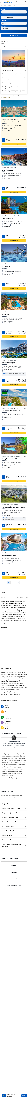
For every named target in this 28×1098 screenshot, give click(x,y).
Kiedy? (3, 15)
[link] (7, 2)
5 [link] (21, 582)
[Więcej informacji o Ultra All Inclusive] (12, 128)
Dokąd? (3, 9)
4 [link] (18, 582)
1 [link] (8, 582)
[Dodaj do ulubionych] (25, 101)
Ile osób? (3, 26)
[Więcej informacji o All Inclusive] (10, 176)
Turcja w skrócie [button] (7, 70)
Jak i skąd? (4, 20)
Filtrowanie (13, 35)
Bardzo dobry (9, 331)
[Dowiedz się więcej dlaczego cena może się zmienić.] (25, 139)
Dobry (7, 139)
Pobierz (24, 1095)
